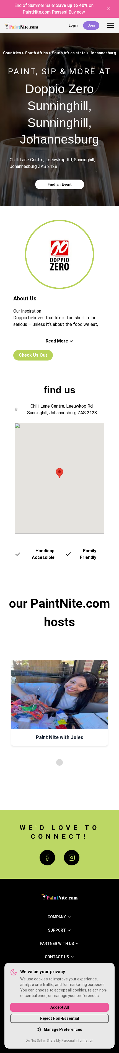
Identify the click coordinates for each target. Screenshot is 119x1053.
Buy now (77, 12)
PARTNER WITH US (57, 943)
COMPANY (57, 917)
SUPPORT (57, 930)
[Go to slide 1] (59, 762)
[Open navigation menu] (110, 25)
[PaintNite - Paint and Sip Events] (21, 25)
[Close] (108, 9)
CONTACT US (57, 957)
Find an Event (59, 184)
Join (91, 25)
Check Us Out (33, 355)
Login (73, 25)
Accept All (59, 1007)
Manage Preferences (63, 1029)
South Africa (36, 53)
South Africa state (69, 53)
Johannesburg (102, 53)
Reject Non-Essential (59, 1018)
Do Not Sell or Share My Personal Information (59, 1040)
